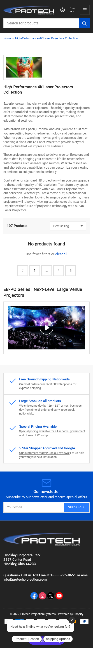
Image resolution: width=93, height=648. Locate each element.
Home (7, 38)
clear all (61, 254)
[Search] (84, 23)
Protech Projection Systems (38, 614)
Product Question (26, 639)
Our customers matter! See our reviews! (44, 453)
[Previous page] (23, 271)
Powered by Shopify (70, 614)
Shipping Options (58, 639)
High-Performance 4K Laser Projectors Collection (46, 38)
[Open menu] (85, 10)
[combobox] (46, 23)
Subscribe (76, 507)
